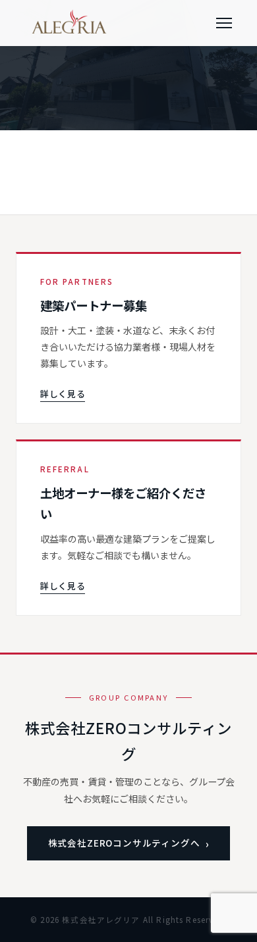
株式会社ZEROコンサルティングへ (124, 842)
